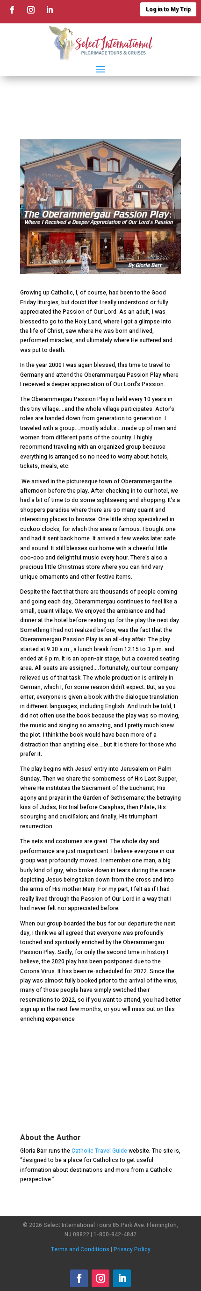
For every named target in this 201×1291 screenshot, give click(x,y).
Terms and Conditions (80, 1249)
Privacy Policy (132, 1249)
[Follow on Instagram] (30, 9)
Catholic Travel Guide (99, 1151)
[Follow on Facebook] (12, 9)
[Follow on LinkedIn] (49, 9)
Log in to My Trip (168, 9)
